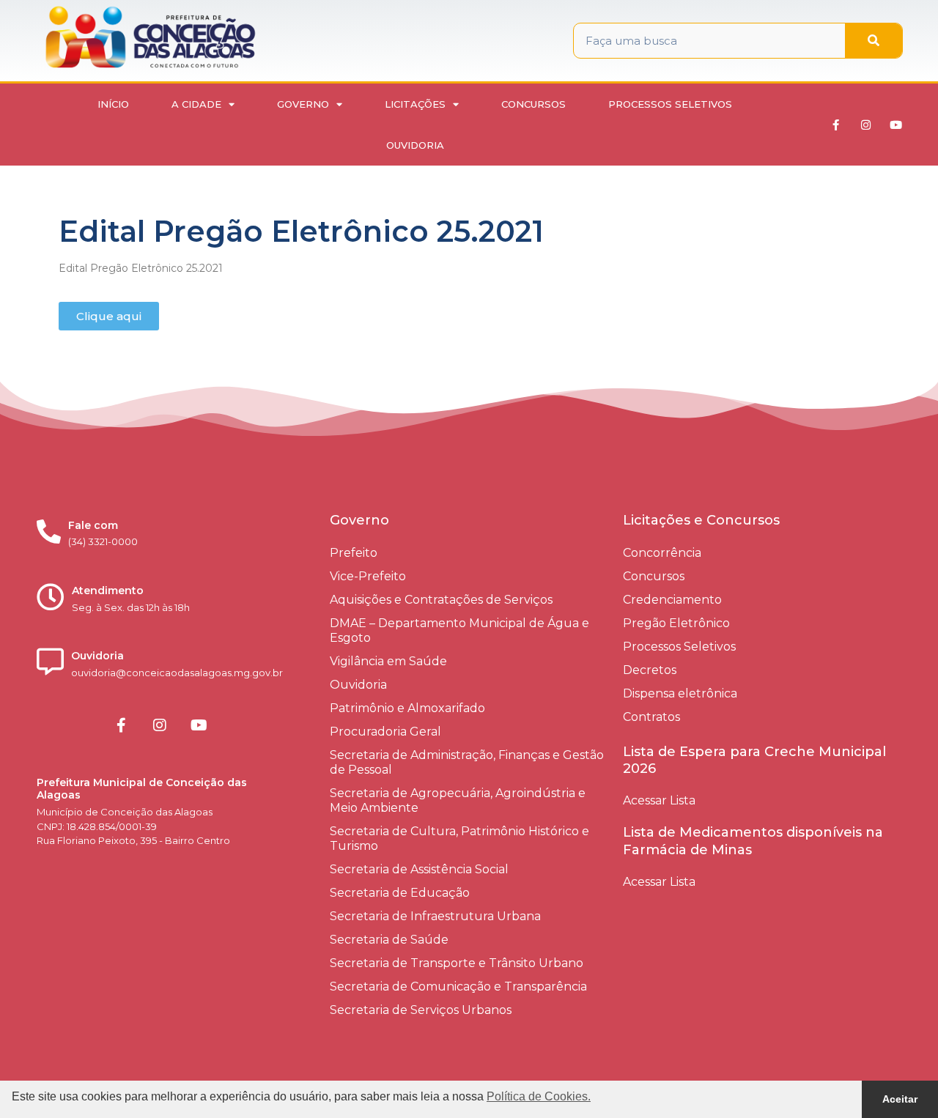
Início (113, 104)
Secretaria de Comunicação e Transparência (458, 986)
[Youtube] (896, 125)
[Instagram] (866, 125)
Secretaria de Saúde (389, 940)
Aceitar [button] (899, 1099)
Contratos (651, 717)
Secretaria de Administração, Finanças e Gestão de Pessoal (467, 762)
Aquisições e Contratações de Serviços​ (441, 600)
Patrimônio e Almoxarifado (407, 708)
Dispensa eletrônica (680, 693)
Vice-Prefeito (368, 576)
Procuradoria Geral (385, 731)
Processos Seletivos (670, 104)
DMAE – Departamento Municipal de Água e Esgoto (459, 630)
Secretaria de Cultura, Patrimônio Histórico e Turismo (459, 838)
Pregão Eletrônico (676, 623)
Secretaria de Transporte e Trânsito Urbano (456, 963)
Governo (303, 104)
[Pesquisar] (873, 40)
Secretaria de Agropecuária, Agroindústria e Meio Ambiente (458, 800)
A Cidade (196, 104)
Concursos (533, 104)
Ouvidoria (415, 145)
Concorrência (662, 553)
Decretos (649, 670)
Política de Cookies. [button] (539, 1096)
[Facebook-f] (836, 125)
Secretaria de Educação (400, 893)
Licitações (415, 104)
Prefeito (353, 553)
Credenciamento (672, 600)
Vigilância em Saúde (388, 661)
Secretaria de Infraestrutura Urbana (435, 916)
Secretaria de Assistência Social (419, 869)
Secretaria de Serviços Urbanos (421, 1010)
